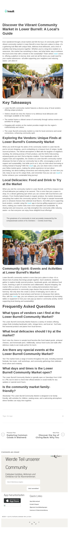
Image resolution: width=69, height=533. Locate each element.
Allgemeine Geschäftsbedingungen (38, 507)
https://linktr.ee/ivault (35, 501)
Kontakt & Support (34, 504)
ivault (56, 54)
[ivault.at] (14, 11)
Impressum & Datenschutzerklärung (39, 510)
